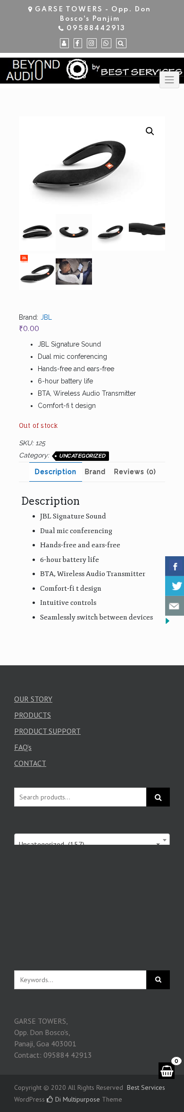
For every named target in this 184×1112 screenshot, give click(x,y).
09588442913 (96, 28)
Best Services (146, 1087)
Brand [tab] (95, 471)
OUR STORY (33, 699)
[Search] (121, 43)
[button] (150, 131)
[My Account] (64, 43)
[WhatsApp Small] (106, 43)
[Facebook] (78, 43)
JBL (46, 317)
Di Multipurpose (76, 1099)
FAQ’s (23, 747)
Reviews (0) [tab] (135, 471)
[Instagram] (92, 43)
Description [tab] (55, 471)
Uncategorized (82, 456)
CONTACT (30, 763)
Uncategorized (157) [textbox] (89, 844)
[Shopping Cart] (167, 1070)
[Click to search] (158, 979)
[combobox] (92, 840)
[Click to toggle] (169, 79)
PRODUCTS (32, 715)
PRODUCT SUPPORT (47, 731)
